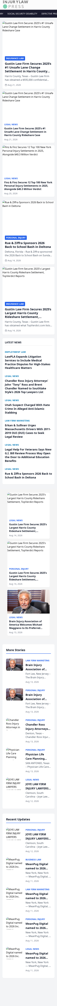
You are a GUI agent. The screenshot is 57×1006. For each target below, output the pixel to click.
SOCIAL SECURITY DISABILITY (22, 13)
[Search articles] (53, 4)
